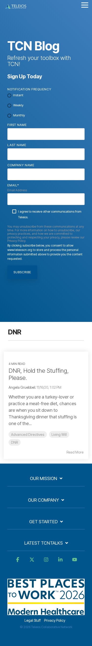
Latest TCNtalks (43, 543)
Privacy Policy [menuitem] (54, 620)
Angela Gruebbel (22, 387)
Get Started (43, 521)
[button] (84, 4)
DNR (14, 442)
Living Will (59, 434)
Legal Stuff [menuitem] (33, 620)
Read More (74, 452)
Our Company (43, 500)
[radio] (46, 95)
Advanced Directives (27, 434)
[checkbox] (46, 106)
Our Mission (43, 478)
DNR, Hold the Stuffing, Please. (39, 374)
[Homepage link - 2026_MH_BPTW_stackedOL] (46, 612)
